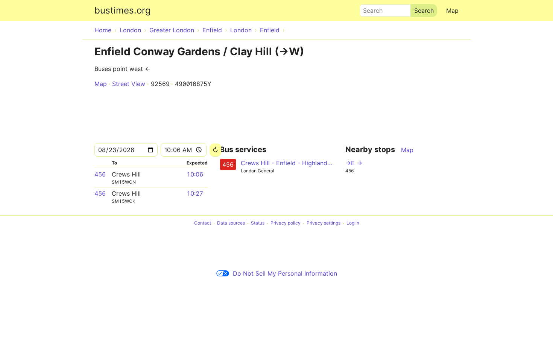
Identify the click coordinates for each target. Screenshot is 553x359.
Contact (202, 223)
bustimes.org (122, 10)
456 (100, 174)
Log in (352, 223)
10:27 (195, 193)
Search (369, 8)
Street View (128, 83)
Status (257, 223)
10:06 (195, 174)
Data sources (231, 223)
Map (452, 10)
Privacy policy (285, 223)
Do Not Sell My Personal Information (285, 273)
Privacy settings (323, 223)
